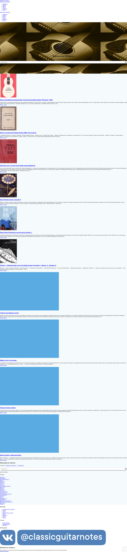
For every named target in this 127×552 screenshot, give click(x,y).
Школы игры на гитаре (8, 512)
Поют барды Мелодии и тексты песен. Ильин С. (16, 232)
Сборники (5, 4)
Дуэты (4, 7)
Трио (2, 497)
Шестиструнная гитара (6, 501)
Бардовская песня (4, 479)
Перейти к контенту (4, 0)
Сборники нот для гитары (8, 509)
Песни (2, 488)
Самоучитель (4, 491)
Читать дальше (3, 104)
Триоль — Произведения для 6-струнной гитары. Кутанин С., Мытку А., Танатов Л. (28, 265)
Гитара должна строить (8, 407)
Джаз (2, 483)
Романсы (2, 490)
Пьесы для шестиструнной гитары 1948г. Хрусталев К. (18, 132)
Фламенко (3, 499)
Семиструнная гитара (5, 494)
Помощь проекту (6, 524)
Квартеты (5, 8)
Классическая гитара (5, 486)
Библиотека (5, 1)
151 (21, 465)
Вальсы (2, 481)
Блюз (2, 480)
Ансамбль (3, 478)
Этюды (2, 504)
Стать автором (6, 522)
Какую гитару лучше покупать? (10, 455)
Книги (4, 6)
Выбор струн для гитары (8, 360)
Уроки (4, 516)
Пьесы (4, 10)
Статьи (4, 517)
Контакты (5, 525)
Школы (4, 5)
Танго (2, 496)
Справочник (3, 495)
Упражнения (3, 498)
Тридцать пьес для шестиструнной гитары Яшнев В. (17, 165)
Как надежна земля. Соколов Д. (10, 199)
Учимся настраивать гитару (9, 313)
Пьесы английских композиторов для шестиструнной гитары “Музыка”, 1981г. (26, 100)
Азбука (2, 477)
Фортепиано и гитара (5, 500)
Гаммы (2, 482)
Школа (2, 503)
